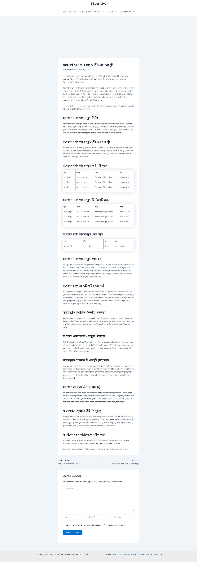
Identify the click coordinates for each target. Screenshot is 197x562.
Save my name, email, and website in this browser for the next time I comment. (95, 525)
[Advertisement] (98, 34)
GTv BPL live (85, 12)
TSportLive (98, 3)
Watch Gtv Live (69, 12)
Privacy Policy (130, 554)
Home (108, 554)
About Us (112, 12)
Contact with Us (127, 12)
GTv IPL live (99, 12)
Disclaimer (117, 554)
